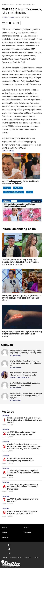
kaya (7, 188)
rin (29, 192)
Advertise (27, 557)
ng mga (17, 188)
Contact (36, 557)
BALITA (4, 527)
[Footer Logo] (10, 563)
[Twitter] (14, 23)
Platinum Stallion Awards (13, 192)
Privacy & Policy (15, 557)
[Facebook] (10, 23)
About (5, 557)
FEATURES (27, 532)
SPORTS (26, 527)
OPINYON (5, 537)
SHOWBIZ (5, 532)
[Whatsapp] (18, 23)
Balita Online (9, 17)
